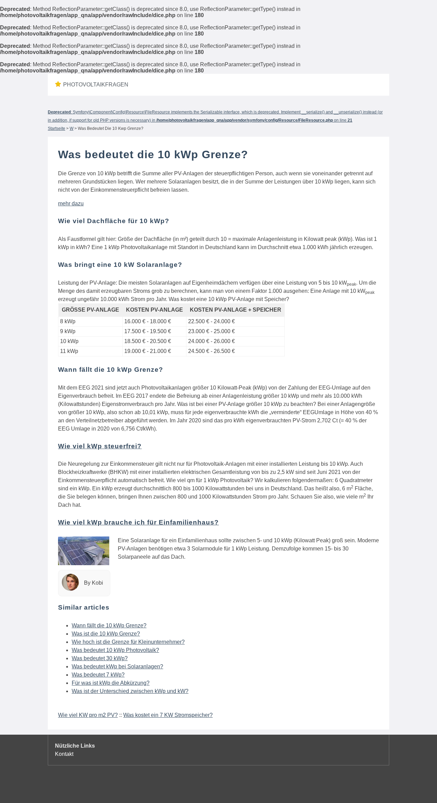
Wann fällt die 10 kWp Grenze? (109, 625)
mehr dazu (71, 203)
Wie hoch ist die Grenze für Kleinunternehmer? (128, 642)
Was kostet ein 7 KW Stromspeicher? (168, 715)
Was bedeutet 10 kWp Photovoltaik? (115, 650)
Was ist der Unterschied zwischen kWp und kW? (130, 691)
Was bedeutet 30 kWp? (100, 658)
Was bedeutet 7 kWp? (98, 675)
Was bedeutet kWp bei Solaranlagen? (117, 666)
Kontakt (64, 754)
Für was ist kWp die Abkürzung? (111, 683)
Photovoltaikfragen (95, 84)
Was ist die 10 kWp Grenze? (106, 634)
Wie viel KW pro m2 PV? (88, 715)
